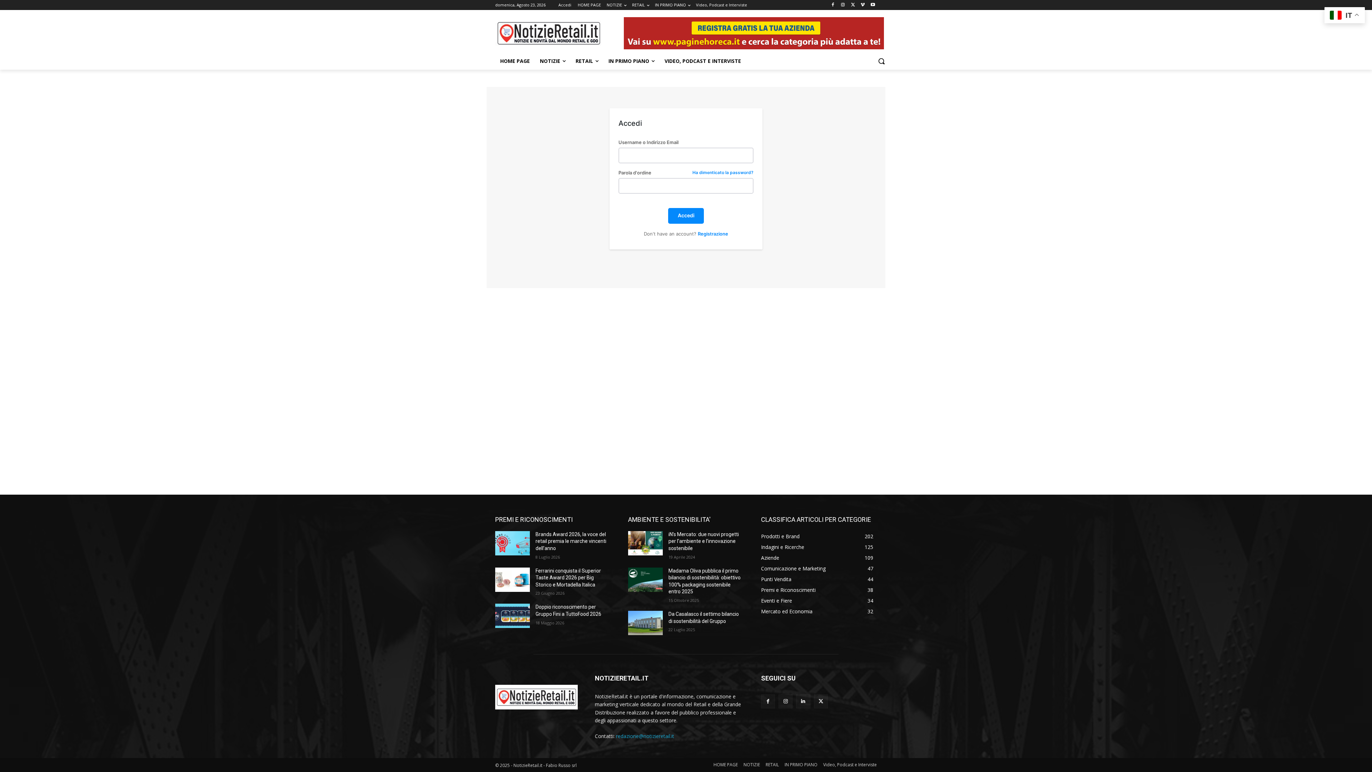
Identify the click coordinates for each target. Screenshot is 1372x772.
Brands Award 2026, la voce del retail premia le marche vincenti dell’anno (571, 541)
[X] (853, 5)
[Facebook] (833, 5)
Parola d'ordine (685, 172)
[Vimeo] (863, 5)
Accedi (686, 215)
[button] (881, 61)
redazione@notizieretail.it (645, 736)
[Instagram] (843, 5)
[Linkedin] (803, 701)
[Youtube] (873, 5)
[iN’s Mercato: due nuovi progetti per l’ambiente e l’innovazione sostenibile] (645, 543)
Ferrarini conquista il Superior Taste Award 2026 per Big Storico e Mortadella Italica (568, 578)
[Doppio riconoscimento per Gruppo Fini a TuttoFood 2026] (512, 616)
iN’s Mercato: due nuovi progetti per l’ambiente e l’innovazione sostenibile (703, 541)
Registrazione (713, 234)
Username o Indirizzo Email (648, 142)
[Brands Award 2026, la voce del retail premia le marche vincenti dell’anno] (512, 543)
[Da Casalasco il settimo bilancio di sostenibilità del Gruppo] (645, 623)
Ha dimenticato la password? (723, 172)
